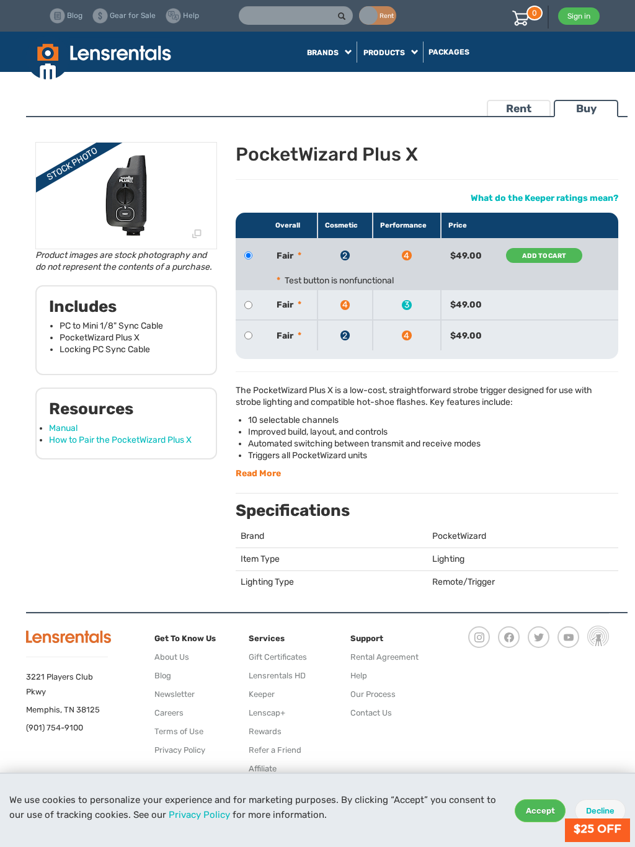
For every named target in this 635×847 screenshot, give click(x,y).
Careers (169, 712)
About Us (171, 657)
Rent (518, 108)
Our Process (373, 694)
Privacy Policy (199, 814)
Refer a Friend (275, 750)
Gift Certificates (278, 657)
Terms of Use (178, 731)
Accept (540, 810)
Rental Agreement (384, 657)
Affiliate (263, 768)
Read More (258, 473)
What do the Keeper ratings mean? (544, 198)
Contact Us (371, 712)
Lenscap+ (267, 712)
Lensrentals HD (277, 675)
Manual (63, 428)
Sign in (578, 16)
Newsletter (174, 694)
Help (358, 675)
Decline (600, 810)
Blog (162, 675)
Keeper (262, 694)
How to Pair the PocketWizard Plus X (120, 440)
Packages (449, 52)
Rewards (265, 731)
